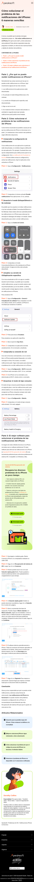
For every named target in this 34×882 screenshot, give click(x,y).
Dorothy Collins (9, 26)
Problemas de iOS (8, 29)
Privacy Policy (15, 880)
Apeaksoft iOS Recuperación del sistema (14, 452)
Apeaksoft (4, 823)
